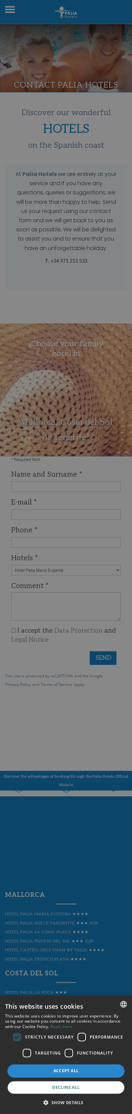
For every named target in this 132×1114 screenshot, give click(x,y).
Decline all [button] (66, 1087)
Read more (61, 1026)
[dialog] (66, 1055)
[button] (65, 1102)
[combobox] (123, 1004)
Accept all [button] (66, 1071)
